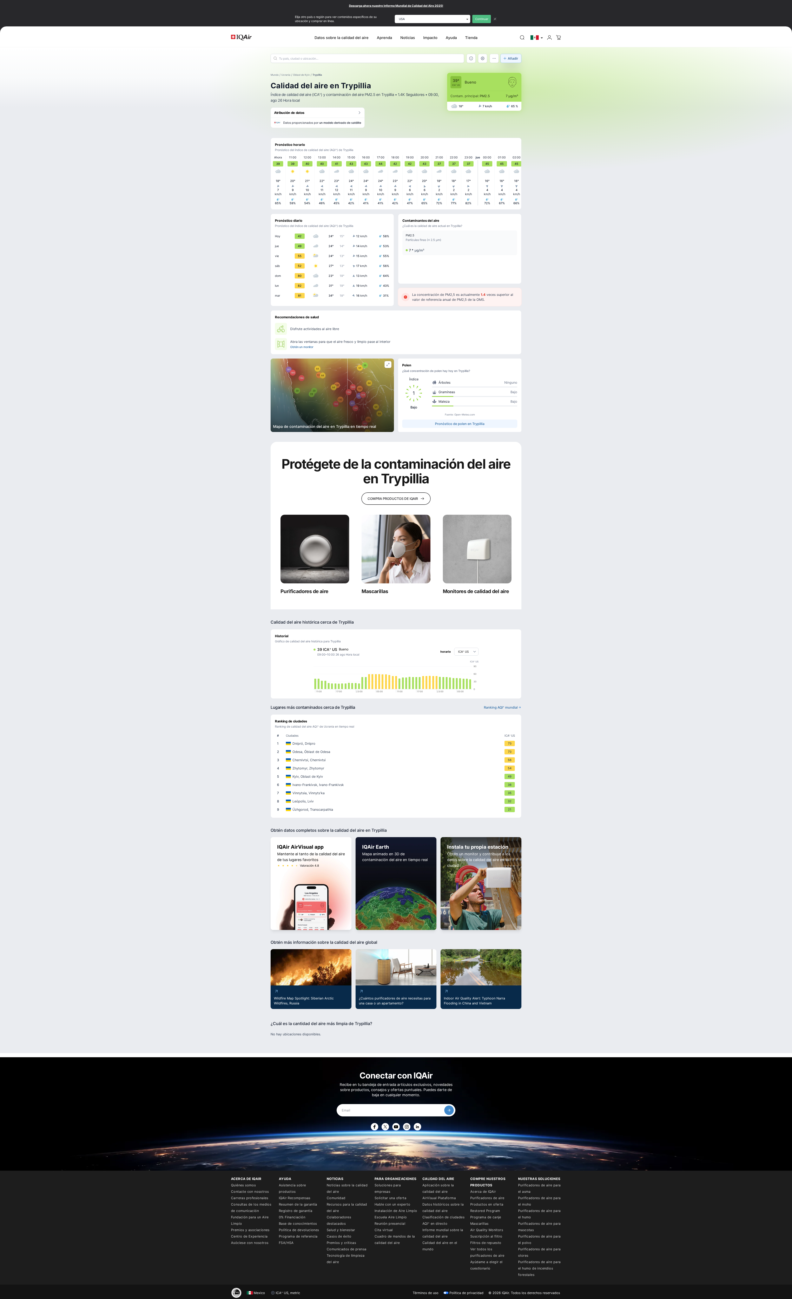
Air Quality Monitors (486, 1230)
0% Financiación (292, 1217)
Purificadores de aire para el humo (539, 1214)
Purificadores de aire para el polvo (539, 1239)
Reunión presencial (390, 1223)
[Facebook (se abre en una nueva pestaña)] (374, 1126)
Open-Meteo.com (464, 414)
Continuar (481, 19)
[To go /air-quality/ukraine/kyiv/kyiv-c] (397, 776)
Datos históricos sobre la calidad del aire (443, 1207)
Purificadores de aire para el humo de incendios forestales (539, 1268)
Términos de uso (425, 1293)
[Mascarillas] (396, 549)
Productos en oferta (486, 1204)
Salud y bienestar (341, 1230)
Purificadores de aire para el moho (539, 1201)
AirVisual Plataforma (439, 1198)
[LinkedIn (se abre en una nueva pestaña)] (417, 1126)
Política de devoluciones (299, 1230)
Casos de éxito (339, 1236)
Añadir (513, 58)
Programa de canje (485, 1217)
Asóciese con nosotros (249, 1243)
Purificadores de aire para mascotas (539, 1226)
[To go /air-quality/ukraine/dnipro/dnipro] (397, 743)
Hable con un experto (392, 1204)
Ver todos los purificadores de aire (487, 1252)
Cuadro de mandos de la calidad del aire (395, 1239)
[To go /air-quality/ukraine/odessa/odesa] (397, 752)
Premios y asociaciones (250, 1230)
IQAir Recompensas (294, 1198)
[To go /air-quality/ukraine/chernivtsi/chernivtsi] (397, 760)
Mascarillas (479, 1223)
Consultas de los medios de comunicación (251, 1207)
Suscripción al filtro (486, 1236)
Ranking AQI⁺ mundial (501, 707)
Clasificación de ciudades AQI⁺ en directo (443, 1220)
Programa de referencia (298, 1236)
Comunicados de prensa (346, 1249)
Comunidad (336, 1198)
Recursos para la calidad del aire (347, 1207)
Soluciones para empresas (388, 1188)
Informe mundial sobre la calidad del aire (442, 1233)
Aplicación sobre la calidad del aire (438, 1188)
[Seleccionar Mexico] (536, 37)
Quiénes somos (243, 1185)
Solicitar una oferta (390, 1198)
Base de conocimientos (298, 1223)
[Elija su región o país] (536, 37)
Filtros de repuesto (485, 1243)
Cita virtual (384, 1230)
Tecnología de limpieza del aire (346, 1258)
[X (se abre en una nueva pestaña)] (385, 1126)
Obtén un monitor (301, 347)
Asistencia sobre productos (292, 1188)
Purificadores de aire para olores (539, 1252)
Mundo (275, 74)
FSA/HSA (286, 1243)
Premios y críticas (341, 1243)
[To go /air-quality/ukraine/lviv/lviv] (397, 801)
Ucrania (285, 74)
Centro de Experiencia (249, 1236)
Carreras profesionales (249, 1198)
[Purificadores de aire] (314, 549)
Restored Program (485, 1211)
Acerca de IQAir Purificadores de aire (487, 1194)
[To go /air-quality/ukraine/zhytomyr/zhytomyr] (397, 768)
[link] (522, 37)
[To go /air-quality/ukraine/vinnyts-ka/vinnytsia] (397, 793)
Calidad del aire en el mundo (439, 1246)
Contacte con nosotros (250, 1191)
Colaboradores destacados (339, 1220)
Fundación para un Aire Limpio (250, 1220)
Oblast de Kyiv (301, 74)
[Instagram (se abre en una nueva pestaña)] (406, 1126)
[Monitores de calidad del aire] (477, 549)
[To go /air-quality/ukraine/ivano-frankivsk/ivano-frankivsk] (397, 785)
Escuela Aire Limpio (391, 1217)
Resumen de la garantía (298, 1204)
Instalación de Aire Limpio (396, 1211)
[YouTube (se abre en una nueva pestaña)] (396, 1126)
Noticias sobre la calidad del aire (347, 1188)
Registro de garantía (295, 1211)
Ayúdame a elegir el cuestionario (486, 1265)
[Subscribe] (449, 1110)
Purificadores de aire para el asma (539, 1188)
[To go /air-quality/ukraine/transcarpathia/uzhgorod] (397, 809)
